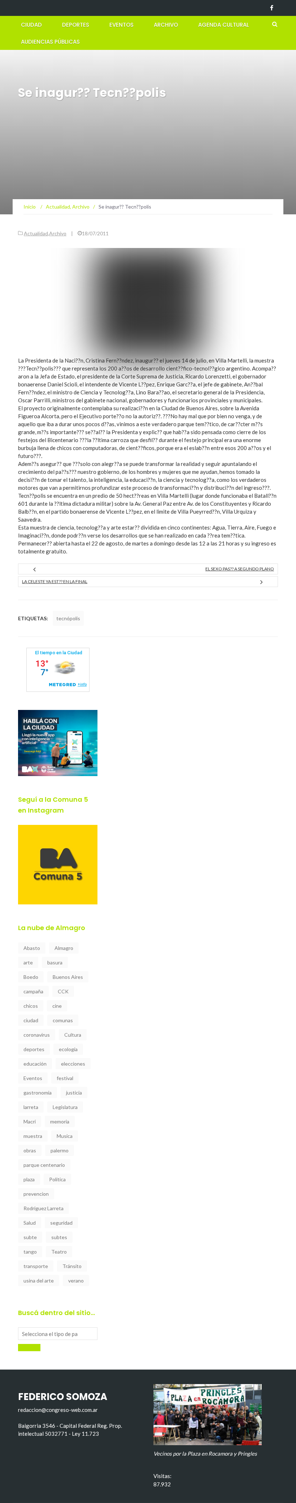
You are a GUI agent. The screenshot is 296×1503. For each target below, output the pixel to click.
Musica (65, 1136)
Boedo (30, 977)
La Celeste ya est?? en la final (54, 581)
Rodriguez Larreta (43, 1208)
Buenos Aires (68, 977)
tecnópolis (68, 618)
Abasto (31, 948)
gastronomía (37, 1092)
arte (28, 962)
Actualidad (36, 233)
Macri (29, 1121)
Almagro (64, 948)
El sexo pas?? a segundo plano (239, 568)
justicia (74, 1092)
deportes (33, 1049)
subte (30, 1237)
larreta (30, 1107)
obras (29, 1150)
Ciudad (31, 25)
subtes (59, 1237)
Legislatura (65, 1107)
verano (76, 1280)
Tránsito (72, 1266)
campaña (33, 991)
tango (30, 1252)
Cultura (72, 1035)
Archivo (166, 25)
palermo (60, 1150)
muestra (32, 1136)
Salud (29, 1223)
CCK (63, 991)
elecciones (73, 1064)
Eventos (121, 25)
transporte (35, 1266)
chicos (30, 1006)
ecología (68, 1049)
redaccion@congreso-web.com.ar (58, 1409)
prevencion (36, 1194)
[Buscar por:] (57, 1333)
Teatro (59, 1252)
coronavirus (36, 1035)
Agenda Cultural (223, 25)
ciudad (30, 1020)
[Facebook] (271, 8)
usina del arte (38, 1280)
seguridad (61, 1223)
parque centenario (44, 1165)
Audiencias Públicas (50, 42)
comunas (63, 1020)
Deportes (75, 25)
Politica (57, 1179)
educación (35, 1064)
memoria (59, 1121)
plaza (29, 1179)
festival (65, 1078)
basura (54, 962)
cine (57, 1006)
